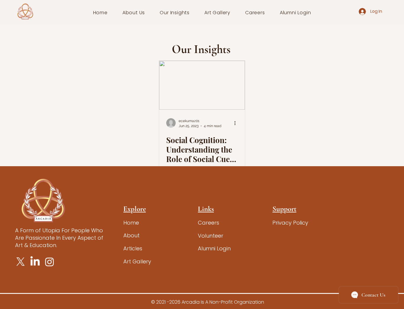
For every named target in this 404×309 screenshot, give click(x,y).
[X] (20, 262)
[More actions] (236, 123)
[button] (133, 12)
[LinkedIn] (35, 262)
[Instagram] (49, 262)
